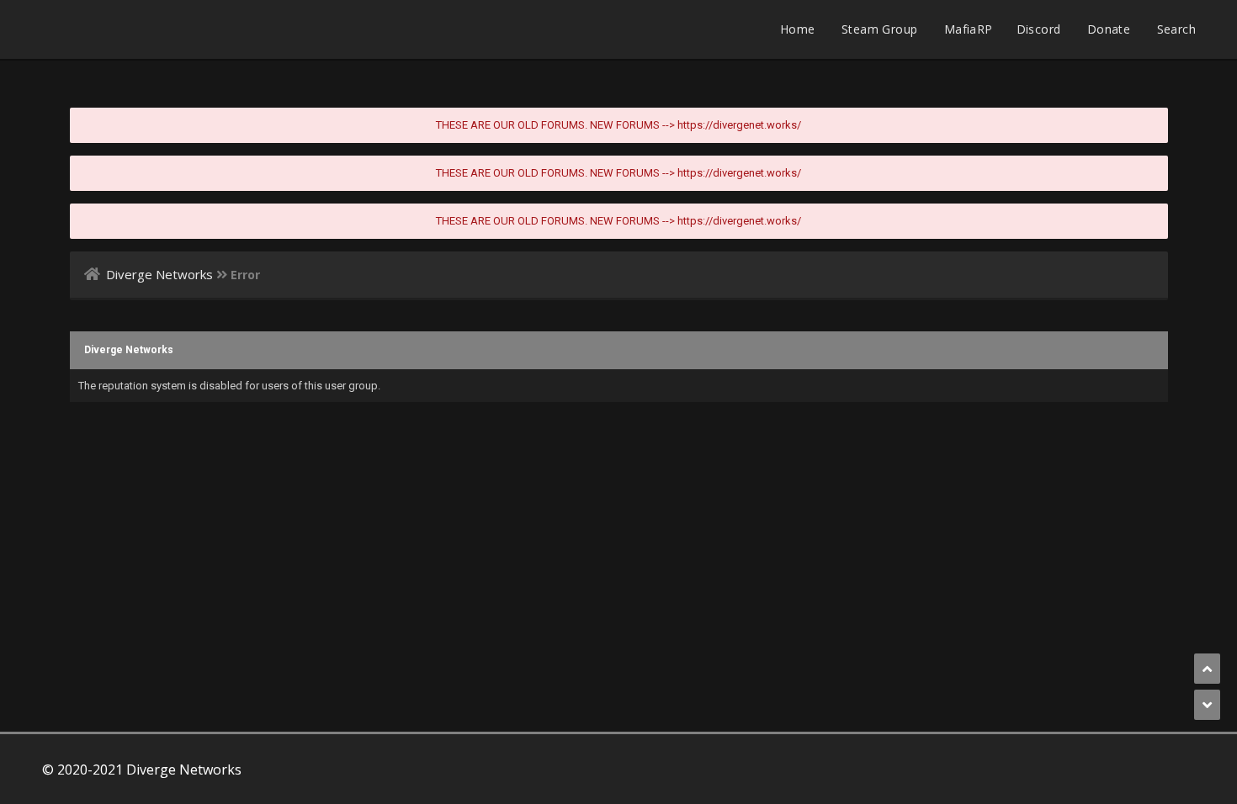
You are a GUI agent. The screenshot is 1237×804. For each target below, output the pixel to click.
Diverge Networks (159, 274)
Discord (1039, 29)
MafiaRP (968, 29)
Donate (1108, 29)
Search (1176, 29)
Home (797, 29)
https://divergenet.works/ (739, 125)
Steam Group (879, 29)
